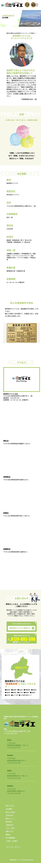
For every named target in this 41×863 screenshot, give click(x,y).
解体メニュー (10, 818)
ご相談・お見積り (12, 841)
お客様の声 (9, 825)
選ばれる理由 (10, 812)
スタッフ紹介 (10, 828)
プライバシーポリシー (13, 847)
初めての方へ (10, 806)
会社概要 (9, 809)
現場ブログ (9, 831)
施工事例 (9, 822)
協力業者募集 (10, 838)
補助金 (8, 834)
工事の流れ (9, 815)
